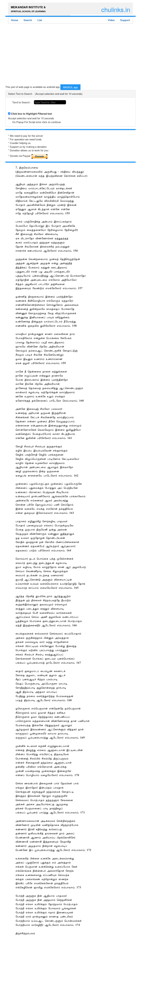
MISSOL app (70, 87)
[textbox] (50, 102)
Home (14, 20)
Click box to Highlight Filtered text (31, 114)
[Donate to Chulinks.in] (39, 155)
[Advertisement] (70, 55)
